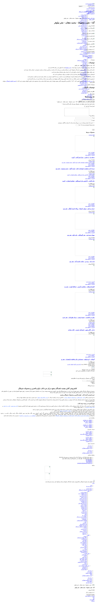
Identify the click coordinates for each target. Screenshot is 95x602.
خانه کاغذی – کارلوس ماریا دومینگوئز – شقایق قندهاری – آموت (78, 181)
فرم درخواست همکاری (87, 448)
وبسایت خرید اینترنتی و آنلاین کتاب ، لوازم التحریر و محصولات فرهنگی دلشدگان (72, 415)
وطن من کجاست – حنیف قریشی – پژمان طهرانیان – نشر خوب (78, 317)
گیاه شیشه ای (84, 75)
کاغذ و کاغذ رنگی (83, 82)
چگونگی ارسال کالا (88, 421)
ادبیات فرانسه (84, 500)
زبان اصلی (84, 56)
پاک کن (85, 556)
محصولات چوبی (83, 542)
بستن (93, 483)
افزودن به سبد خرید (90, 51)
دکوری (85, 69)
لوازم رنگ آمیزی (83, 558)
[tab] (46, 55)
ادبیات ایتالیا (84, 494)
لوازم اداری (84, 564)
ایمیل (93, 120)
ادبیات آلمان (84, 24)
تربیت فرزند (84, 40)
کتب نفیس (84, 55)
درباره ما (90, 445)
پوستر (85, 71)
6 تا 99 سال (84, 91)
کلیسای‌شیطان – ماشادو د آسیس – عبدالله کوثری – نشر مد (79, 286)
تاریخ (86, 44)
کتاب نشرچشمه (14, 406)
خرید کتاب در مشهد (88, 81)
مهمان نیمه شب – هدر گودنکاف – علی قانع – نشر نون (80, 235)
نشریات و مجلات (83, 54)
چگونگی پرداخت (88, 422)
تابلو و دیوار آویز (83, 547)
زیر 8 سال (84, 510)
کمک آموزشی (84, 92)
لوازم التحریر (86, 553)
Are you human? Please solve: (88, 125)
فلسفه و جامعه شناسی (82, 43)
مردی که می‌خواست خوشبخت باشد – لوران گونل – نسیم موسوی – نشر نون (75, 168)
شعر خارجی (84, 35)
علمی (85, 36)
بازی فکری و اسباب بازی (84, 88)
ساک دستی (84, 64)
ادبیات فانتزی (84, 30)
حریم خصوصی (89, 435)
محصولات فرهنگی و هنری (69, 397)
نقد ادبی (85, 50)
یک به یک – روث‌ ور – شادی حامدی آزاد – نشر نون (81, 261)
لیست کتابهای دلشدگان (11, 81)
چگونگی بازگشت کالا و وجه (86, 434)
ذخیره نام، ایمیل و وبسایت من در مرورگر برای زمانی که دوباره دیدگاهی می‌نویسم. (75, 122)
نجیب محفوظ (68, 67)
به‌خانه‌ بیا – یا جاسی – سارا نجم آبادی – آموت (83, 157)
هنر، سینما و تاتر (83, 46)
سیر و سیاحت (84, 51)
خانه (93, 18)
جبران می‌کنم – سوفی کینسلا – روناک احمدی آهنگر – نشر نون (78, 208)
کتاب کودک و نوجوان (90, 407)
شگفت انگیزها (89, 431)
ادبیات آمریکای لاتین (82, 25)
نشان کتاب (84, 545)
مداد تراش (84, 80)
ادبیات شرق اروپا (83, 499)
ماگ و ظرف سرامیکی (82, 60)
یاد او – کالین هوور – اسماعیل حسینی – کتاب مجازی (81, 330)
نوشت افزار (84, 77)
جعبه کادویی (84, 66)
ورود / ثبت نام (89, 582)
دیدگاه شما (91, 115)
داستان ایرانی (84, 27)
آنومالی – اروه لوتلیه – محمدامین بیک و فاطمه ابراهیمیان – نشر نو (77, 359)
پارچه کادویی (84, 61)
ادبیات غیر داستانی (83, 47)
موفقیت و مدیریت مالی (82, 39)
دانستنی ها (84, 38)
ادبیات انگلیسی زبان (82, 493)
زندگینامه (85, 45)
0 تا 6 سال (84, 90)
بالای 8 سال (84, 32)
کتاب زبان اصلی (6, 406)
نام (93, 118)
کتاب (88, 13)
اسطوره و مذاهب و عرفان (81, 49)
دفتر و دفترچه (84, 84)
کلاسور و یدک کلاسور (82, 85)
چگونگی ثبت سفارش (87, 420)
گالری (88, 535)
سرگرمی (85, 52)
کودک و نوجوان (83, 28)
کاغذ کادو (85, 62)
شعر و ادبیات (84, 34)
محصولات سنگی (83, 551)
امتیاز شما (91, 106)
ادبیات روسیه (84, 19)
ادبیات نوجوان (84, 29)
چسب (85, 86)
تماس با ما (89, 447)
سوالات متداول (89, 432)
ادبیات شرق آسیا (83, 496)
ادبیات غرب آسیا (83, 21)
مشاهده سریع (91, 153)
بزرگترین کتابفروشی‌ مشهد (65, 410)
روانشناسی (84, 41)
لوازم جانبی (84, 549)
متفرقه (85, 59)
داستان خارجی (87, 18)
